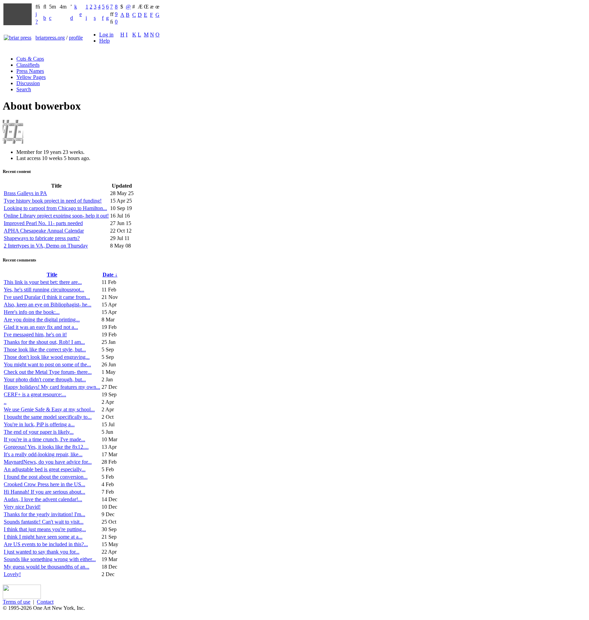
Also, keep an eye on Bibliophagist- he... (47, 304)
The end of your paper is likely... (39, 432)
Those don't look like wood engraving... (47, 357)
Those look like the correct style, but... (45, 349)
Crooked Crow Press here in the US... (44, 484)
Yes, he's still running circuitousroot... (44, 289)
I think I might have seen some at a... (43, 537)
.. (5, 402)
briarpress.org (50, 38)
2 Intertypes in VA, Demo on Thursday (46, 246)
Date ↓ (110, 274)
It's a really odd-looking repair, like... (43, 454)
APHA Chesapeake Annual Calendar (44, 231)
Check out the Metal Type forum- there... (48, 372)
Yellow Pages (31, 77)
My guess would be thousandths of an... (46, 567)
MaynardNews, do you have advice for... (48, 462)
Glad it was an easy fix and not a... (41, 327)
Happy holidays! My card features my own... (52, 387)
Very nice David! (22, 507)
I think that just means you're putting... (45, 529)
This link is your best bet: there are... (43, 282)
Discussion (28, 83)
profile (76, 38)
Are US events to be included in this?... (46, 544)
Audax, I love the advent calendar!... (43, 499)
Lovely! (12, 574)
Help (104, 41)
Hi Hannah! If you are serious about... (44, 492)
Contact (45, 602)
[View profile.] (13, 142)
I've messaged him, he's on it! (35, 334)
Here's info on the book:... (32, 312)
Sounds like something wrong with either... (50, 559)
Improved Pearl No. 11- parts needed (43, 223)
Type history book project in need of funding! (53, 201)
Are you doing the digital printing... (42, 319)
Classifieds (28, 65)
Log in (106, 34)
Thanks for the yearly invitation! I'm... (44, 514)
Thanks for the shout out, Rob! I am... (44, 342)
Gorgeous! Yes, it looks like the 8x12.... (46, 447)
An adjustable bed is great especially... (45, 469)
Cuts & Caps (30, 59)
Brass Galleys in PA (25, 193)
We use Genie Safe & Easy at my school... (49, 409)
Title (52, 274)
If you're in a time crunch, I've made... (44, 439)
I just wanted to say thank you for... (41, 552)
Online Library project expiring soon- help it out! (56, 216)
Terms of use (16, 602)
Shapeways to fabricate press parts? (42, 238)
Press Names (30, 71)
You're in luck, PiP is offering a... (39, 424)
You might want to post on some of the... (47, 364)
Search (23, 89)
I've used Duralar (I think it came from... (47, 297)
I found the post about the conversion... (46, 477)
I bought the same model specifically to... (48, 417)
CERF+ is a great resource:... (35, 394)
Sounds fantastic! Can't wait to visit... (44, 522)
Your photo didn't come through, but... (45, 379)
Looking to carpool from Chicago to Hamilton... (55, 208)
